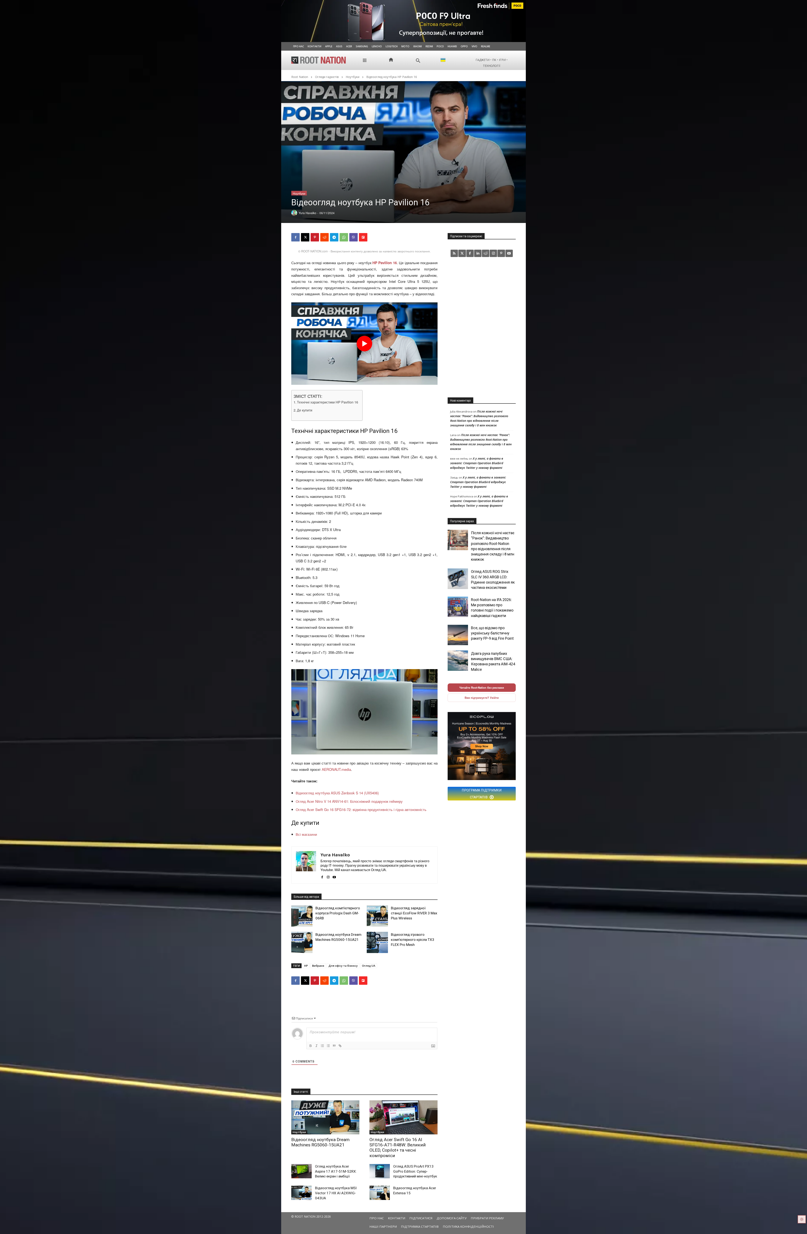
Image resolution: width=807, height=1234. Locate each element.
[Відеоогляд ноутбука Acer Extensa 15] (379, 1193)
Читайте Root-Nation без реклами (481, 688)
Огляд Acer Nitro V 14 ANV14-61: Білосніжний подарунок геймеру (349, 801)
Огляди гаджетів (327, 77)
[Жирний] (311, 1045)
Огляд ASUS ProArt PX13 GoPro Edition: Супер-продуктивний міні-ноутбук (415, 1171)
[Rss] (454, 253)
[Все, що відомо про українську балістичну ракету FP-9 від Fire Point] (458, 635)
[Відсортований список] (322, 1045)
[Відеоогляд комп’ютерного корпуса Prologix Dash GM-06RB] (302, 916)
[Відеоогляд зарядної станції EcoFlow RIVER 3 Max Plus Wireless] (377, 916)
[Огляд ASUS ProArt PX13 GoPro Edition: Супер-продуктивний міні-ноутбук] (379, 1171)
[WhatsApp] (344, 237)
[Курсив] (316, 1045)
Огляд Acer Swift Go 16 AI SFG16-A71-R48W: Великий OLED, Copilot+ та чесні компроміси (397, 1147)
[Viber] (353, 237)
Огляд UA (368, 966)
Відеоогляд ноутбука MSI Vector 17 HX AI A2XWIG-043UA (336, 1193)
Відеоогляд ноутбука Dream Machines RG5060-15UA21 (320, 1142)
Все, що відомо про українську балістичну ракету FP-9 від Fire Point (492, 633)
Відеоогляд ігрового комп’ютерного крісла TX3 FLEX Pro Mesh (412, 939)
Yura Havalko (335, 855)
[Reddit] (485, 253)
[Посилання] (340, 1045)
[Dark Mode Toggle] (802, 1219)
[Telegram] (334, 237)
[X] (305, 237)
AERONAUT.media (336, 769)
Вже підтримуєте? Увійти (482, 698)
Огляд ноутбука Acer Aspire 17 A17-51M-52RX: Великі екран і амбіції (336, 1171)
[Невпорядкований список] (328, 1045)
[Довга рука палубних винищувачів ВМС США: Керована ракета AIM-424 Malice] (458, 660)
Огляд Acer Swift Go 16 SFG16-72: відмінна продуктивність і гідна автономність (361, 809)
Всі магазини (306, 834)
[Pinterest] (315, 237)
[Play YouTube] (364, 343)
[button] (418, 60)
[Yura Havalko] (306, 865)
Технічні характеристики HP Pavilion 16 (327, 402)
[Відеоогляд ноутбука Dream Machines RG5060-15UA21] (302, 942)
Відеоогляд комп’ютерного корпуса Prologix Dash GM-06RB (337, 913)
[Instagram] (328, 875)
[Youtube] (334, 875)
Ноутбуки (352, 77)
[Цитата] (334, 1045)
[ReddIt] (324, 237)
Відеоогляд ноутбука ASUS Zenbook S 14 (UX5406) (337, 792)
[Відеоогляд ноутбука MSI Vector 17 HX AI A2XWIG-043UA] (301, 1193)
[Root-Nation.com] (318, 60)
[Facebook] (295, 237)
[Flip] (363, 237)
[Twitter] (462, 253)
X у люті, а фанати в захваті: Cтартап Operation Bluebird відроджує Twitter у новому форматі (476, 463)
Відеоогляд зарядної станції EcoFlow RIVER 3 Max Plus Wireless (414, 913)
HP (306, 966)
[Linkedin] (477, 253)
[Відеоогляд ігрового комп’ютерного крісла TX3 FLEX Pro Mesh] (377, 942)
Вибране (318, 966)
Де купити (304, 410)
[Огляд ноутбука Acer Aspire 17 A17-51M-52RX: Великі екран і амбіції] (301, 1171)
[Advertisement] (482, 327)
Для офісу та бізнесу (343, 966)
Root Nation (299, 77)
